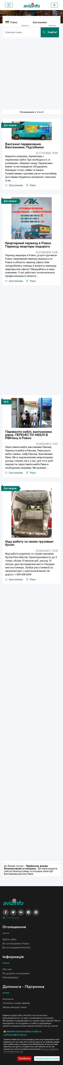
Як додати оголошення (16, 973)
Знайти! (52, 32)
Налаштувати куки (46, 1058)
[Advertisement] (31, 72)
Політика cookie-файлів (16, 1003)
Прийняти (24, 1058)
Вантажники (40, 22)
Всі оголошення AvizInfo (17, 947)
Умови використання (15, 1007)
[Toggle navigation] (9, 5)
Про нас (7, 969)
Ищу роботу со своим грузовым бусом (29, 543)
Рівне (33, 185)
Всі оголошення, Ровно (16, 943)
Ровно (13, 22)
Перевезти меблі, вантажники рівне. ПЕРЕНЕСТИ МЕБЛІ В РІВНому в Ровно (28, 435)
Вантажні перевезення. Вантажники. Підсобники (24, 145)
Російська (13, 917)
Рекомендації (10, 977)
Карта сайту (9, 939)
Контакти (8, 999)
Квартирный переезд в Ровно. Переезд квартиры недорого (28, 244)
